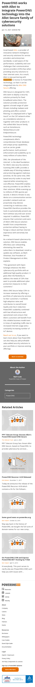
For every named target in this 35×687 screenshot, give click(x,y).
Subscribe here (10, 669)
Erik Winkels (5, 480)
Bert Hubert (5, 520)
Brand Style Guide (7, 643)
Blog (3, 618)
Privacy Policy (6, 658)
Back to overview (17, 357)
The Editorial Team (7, 440)
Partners (4, 622)
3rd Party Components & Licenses (12, 661)
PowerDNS (10, 396)
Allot (15, 50)
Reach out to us (9, 335)
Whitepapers (5, 637)
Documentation (6, 647)
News (3, 615)
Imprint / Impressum (8, 655)
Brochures (5, 633)
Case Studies (6, 640)
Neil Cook (17, 377)
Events (4, 625)
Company (5, 608)
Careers (4, 612)
